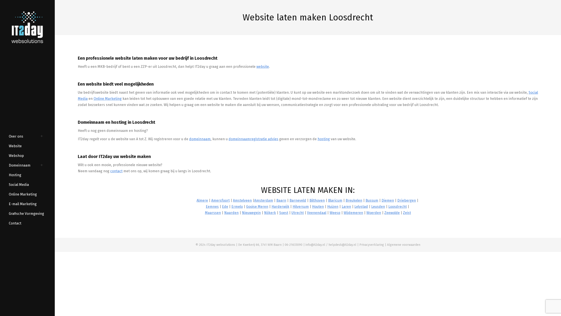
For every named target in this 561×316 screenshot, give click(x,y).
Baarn (281, 200)
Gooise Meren (257, 207)
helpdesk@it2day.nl (342, 245)
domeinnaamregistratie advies (253, 139)
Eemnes (212, 207)
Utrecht (297, 213)
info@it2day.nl (315, 245)
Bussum (372, 200)
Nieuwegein (251, 213)
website (262, 67)
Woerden (373, 213)
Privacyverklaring (371, 245)
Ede (225, 207)
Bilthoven (317, 200)
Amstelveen (242, 200)
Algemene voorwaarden (403, 245)
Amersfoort (220, 200)
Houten (318, 207)
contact (116, 171)
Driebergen (406, 200)
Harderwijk (280, 207)
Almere (202, 200)
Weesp (335, 213)
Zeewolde (392, 213)
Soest (283, 213)
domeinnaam (200, 139)
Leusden (378, 207)
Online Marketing (108, 99)
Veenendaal (316, 213)
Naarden (231, 213)
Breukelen (354, 200)
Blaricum (335, 200)
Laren (346, 207)
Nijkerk (270, 213)
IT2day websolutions (220, 245)
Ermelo (237, 207)
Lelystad (361, 207)
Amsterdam (263, 200)
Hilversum (301, 207)
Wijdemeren (353, 213)
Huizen (332, 207)
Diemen (388, 200)
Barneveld (297, 200)
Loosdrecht (397, 207)
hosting (324, 139)
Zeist (407, 213)
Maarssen (213, 213)
